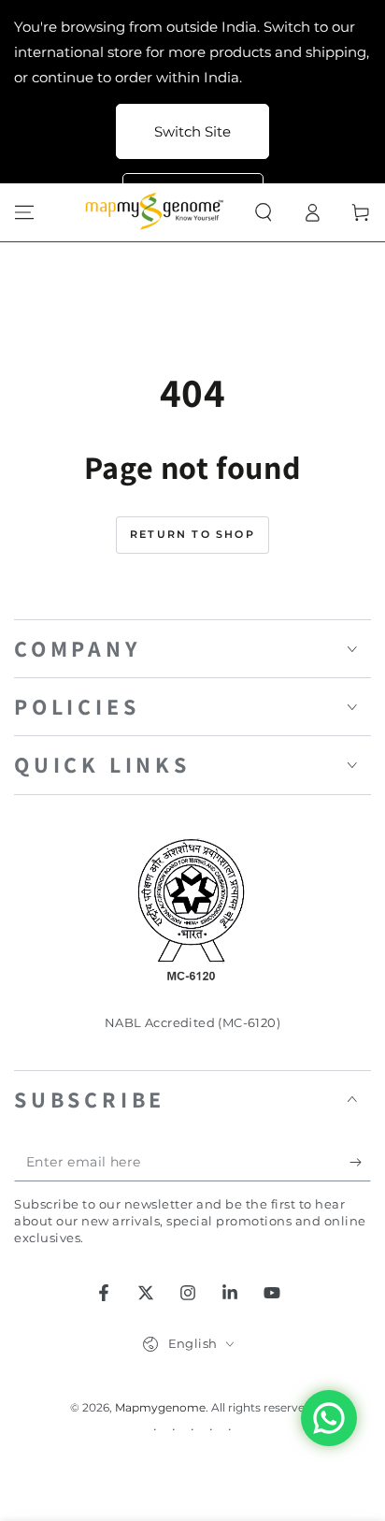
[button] (263, 212)
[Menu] (24, 212)
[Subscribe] (360, 1162)
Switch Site (192, 131)
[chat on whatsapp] (329, 1418)
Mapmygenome (160, 1407)
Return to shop (192, 534)
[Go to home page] (157, 212)
